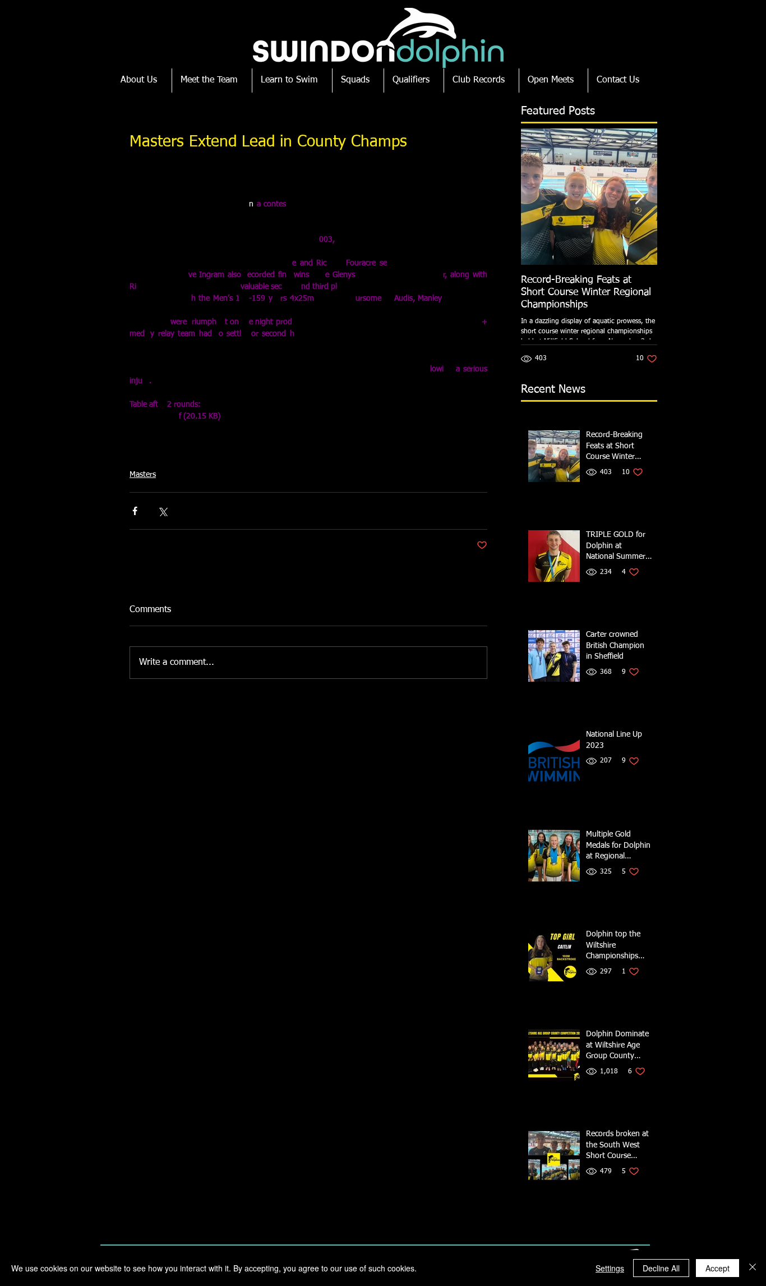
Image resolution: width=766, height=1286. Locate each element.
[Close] (752, 1268)
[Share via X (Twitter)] (162, 511)
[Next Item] (639, 196)
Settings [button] (610, 1268)
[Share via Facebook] (135, 511)
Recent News (553, 389)
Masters (143, 475)
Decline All (661, 1268)
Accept (717, 1268)
